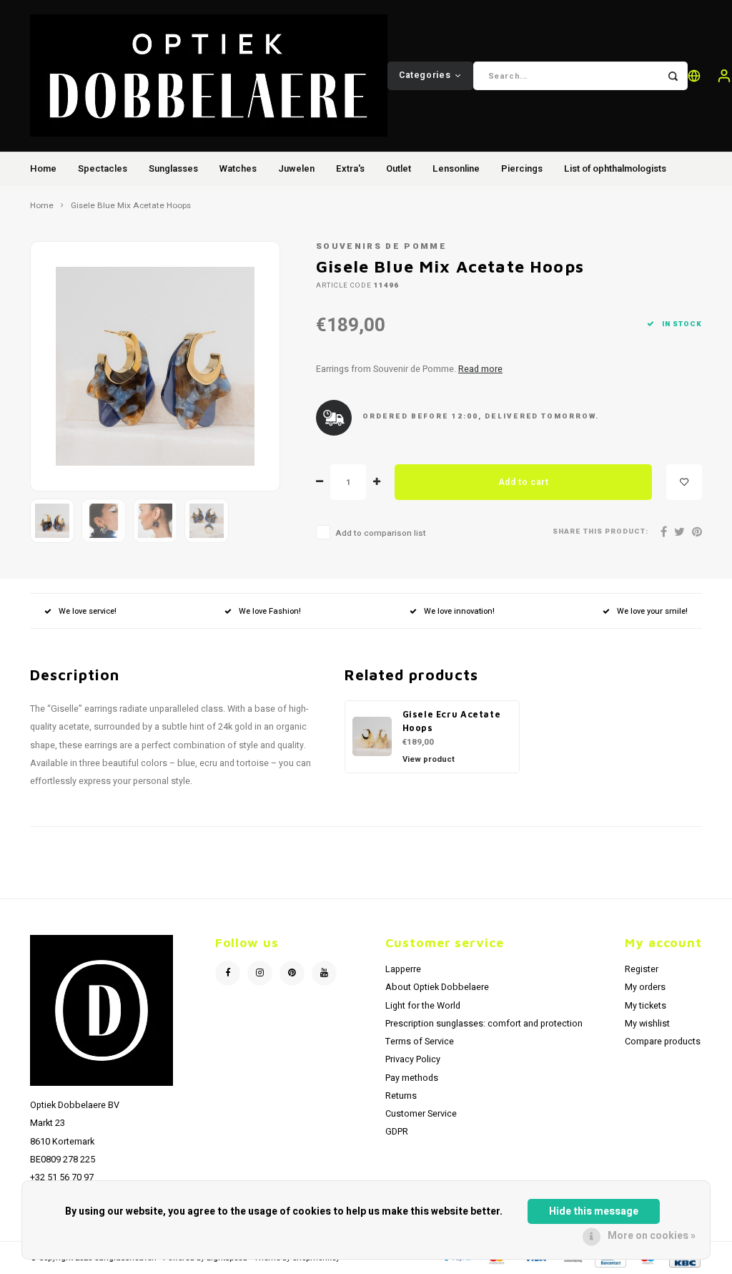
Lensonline (456, 168)
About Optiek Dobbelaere (437, 987)
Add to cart (523, 482)
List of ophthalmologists (615, 168)
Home (43, 168)
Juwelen (296, 168)
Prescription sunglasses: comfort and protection (484, 1023)
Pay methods (411, 1078)
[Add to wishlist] (684, 482)
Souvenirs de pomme (381, 246)
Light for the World (422, 1005)
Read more (480, 369)
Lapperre (403, 969)
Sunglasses (173, 168)
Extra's (350, 168)
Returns (401, 1095)
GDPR (396, 1131)
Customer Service (421, 1113)
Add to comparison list (380, 533)
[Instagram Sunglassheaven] (259, 973)
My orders (645, 987)
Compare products (663, 1041)
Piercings (522, 168)
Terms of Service (419, 1041)
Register (641, 969)
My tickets (645, 1005)
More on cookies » (652, 1235)
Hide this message (593, 1211)
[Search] (673, 76)
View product (428, 759)
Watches (238, 168)
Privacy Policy (412, 1059)
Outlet (398, 168)
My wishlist (647, 1023)
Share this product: (600, 531)
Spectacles (102, 168)
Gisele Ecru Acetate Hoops (451, 721)
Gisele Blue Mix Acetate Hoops (131, 206)
